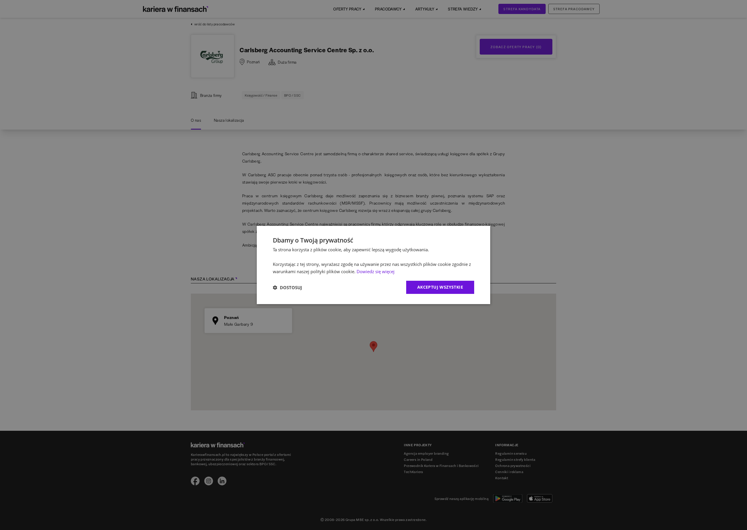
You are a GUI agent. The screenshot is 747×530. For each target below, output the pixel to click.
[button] (287, 287)
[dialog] (373, 265)
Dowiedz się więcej (376, 271)
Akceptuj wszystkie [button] (440, 287)
